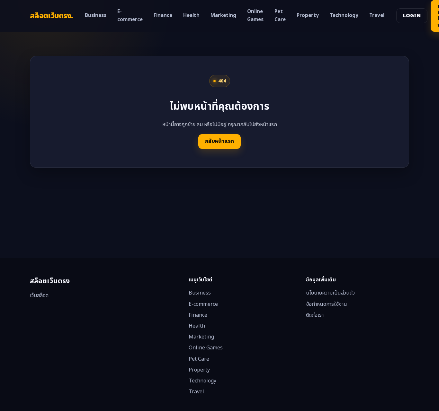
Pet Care (280, 16)
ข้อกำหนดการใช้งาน (326, 304)
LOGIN (412, 16)
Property (308, 15)
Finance (163, 15)
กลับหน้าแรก (219, 141)
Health (191, 15)
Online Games (255, 16)
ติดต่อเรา (315, 315)
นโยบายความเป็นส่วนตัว (330, 293)
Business (95, 15)
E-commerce (130, 16)
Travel (376, 15)
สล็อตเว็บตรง (51, 15)
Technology (344, 15)
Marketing (223, 15)
